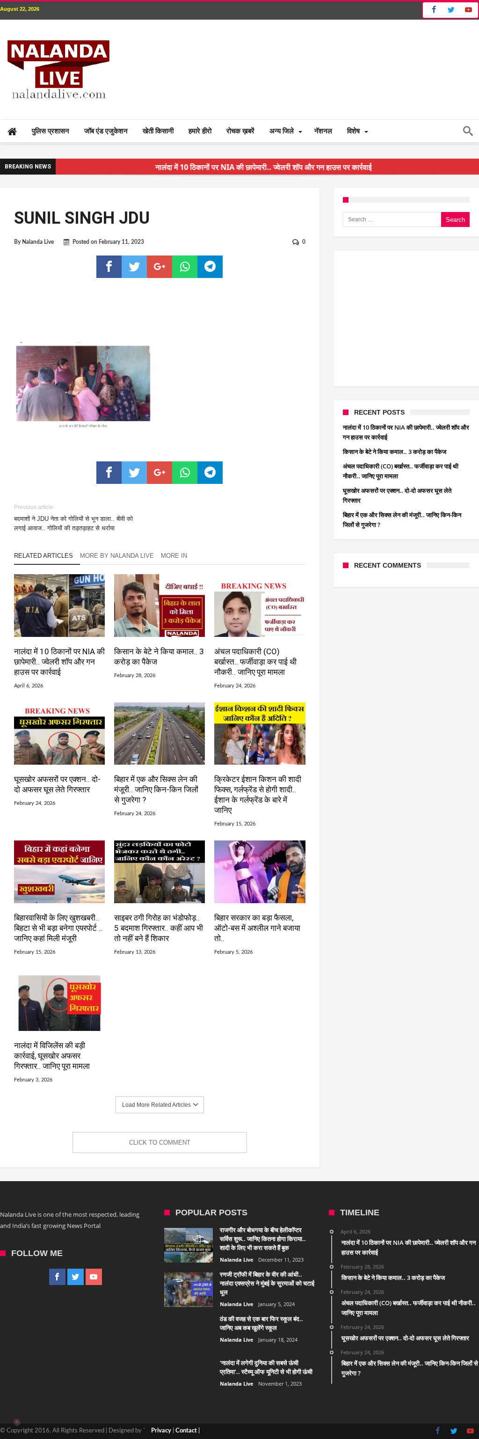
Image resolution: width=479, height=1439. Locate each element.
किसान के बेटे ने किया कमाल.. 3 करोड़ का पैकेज (159, 656)
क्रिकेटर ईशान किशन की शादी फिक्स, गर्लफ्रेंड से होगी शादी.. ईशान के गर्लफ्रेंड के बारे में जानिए (257, 794)
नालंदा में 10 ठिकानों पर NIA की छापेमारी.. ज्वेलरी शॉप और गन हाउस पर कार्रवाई (59, 662)
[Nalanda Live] (56, 33)
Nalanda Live (38, 242)
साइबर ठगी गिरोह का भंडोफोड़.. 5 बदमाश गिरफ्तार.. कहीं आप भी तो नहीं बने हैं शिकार (158, 928)
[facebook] (109, 267)
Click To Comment (159, 1142)
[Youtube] (468, 10)
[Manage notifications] (16, 1422)
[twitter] (134, 267)
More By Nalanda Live (117, 555)
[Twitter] (450, 10)
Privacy (161, 1431)
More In (175, 555)
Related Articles (43, 555)
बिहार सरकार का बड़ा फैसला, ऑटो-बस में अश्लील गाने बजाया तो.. (257, 928)
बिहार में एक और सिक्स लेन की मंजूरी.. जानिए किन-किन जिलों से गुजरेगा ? (156, 789)
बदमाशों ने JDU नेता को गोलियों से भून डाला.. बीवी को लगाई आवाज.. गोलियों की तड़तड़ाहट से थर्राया (73, 518)
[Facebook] (432, 10)
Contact (186, 1431)
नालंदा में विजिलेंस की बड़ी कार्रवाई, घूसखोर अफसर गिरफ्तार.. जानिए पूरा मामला (52, 1056)
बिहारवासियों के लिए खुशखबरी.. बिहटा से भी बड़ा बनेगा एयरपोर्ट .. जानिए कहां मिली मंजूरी (58, 928)
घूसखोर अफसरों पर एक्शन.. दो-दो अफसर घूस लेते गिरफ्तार (57, 784)
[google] (159, 267)
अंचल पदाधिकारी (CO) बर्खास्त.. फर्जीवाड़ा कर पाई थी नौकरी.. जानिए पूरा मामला (255, 662)
